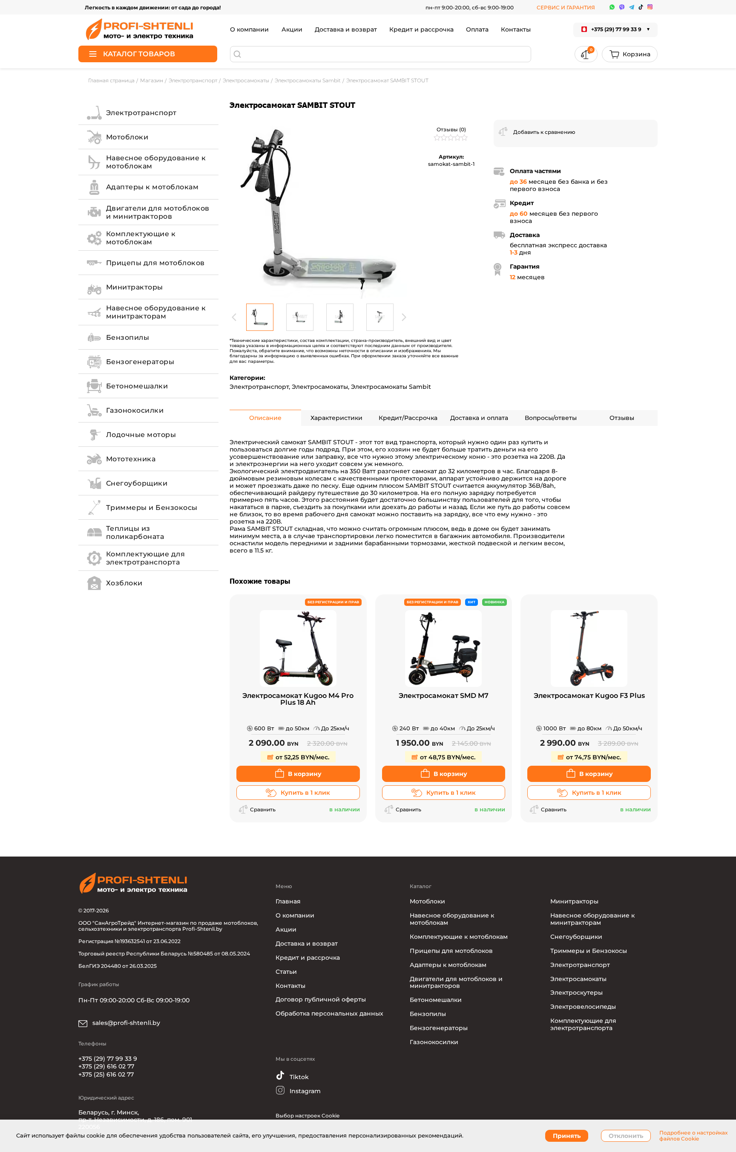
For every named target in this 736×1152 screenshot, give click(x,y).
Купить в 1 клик (305, 792)
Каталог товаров (139, 54)
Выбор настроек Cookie (307, 1115)
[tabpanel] (319, 209)
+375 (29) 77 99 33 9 (107, 1058)
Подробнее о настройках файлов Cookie (693, 1136)
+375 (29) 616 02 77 (106, 1066)
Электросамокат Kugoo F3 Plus (589, 696)
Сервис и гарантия (566, 7)
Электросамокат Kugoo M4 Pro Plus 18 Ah (298, 699)
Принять (567, 1136)
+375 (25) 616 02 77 (106, 1074)
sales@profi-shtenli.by (125, 1023)
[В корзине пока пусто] (630, 54)
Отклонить (626, 1136)
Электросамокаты (320, 387)
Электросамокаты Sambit (391, 387)
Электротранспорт (259, 387)
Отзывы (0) (451, 129)
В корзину (305, 774)
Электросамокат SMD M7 (444, 696)
